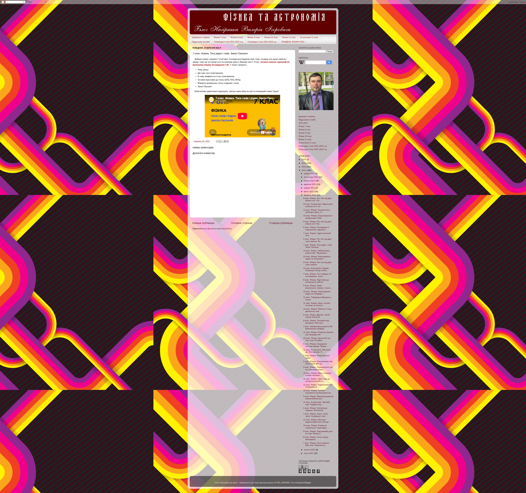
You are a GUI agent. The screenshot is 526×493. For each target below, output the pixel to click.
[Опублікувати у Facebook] (225, 141)
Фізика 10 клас (271, 37)
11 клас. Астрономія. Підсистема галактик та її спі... (318, 205)
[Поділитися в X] (222, 141)
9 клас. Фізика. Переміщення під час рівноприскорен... (317, 368)
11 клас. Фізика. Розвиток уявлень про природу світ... (318, 333)
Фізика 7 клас (220, 37)
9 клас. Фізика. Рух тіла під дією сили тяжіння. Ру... (317, 240)
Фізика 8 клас (237, 37)
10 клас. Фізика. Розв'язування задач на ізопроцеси (317, 258)
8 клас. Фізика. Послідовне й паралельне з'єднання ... (316, 228)
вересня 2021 (310, 184)
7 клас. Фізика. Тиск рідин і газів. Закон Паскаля (317, 246)
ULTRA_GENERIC (282, 483)
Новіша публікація (203, 223)
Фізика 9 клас (253, 37)
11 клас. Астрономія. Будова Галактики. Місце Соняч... (316, 269)
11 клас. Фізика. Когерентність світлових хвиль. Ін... (316, 211)
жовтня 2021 (310, 181)
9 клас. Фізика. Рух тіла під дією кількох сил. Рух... (317, 199)
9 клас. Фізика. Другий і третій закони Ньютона (316, 316)
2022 (304, 167)
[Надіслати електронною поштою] (217, 141)
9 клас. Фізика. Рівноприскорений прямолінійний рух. (318, 397)
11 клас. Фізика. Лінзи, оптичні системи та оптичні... (316, 304)
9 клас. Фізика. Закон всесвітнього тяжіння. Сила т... (317, 287)
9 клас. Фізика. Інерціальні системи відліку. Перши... (315, 345)
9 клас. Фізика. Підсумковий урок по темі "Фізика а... (318, 432)
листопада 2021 (311, 177)
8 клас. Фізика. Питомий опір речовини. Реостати (316, 322)
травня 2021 (309, 188)
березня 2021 (310, 195)
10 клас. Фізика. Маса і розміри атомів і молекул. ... (317, 374)
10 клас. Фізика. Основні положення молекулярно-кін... (317, 391)
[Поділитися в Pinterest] (227, 141)
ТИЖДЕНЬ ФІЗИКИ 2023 (292, 42)
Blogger (307, 483)
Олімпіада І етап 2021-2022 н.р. (228, 42)
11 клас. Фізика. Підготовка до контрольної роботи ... (316, 380)
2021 (304, 170)
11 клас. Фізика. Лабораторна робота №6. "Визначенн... (316, 252)
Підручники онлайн (201, 42)
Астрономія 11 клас (309, 37)
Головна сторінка (241, 223)
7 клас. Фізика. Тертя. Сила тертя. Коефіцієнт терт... (315, 415)
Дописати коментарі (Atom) (219, 229)
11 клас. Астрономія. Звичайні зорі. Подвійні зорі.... (316, 403)
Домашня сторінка (200, 37)
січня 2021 (309, 453)
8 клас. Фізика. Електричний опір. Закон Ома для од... (318, 362)
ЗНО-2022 (303, 123)
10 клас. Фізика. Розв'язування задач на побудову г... (317, 293)
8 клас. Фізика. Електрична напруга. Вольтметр (315, 409)
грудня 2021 (309, 173)
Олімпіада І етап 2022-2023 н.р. (262, 42)
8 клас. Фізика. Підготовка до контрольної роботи (316, 281)
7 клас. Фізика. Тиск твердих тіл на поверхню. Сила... (317, 275)
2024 (304, 159)
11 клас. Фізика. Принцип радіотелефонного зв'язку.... (317, 421)
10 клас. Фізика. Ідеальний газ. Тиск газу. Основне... (317, 339)
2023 (304, 163)
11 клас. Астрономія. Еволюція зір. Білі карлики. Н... (317, 351)
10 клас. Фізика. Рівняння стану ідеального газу (317, 310)
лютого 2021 (310, 450)
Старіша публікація (280, 223)
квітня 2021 (309, 192)
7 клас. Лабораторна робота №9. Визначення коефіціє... (318, 327)
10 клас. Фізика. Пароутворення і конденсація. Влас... (318, 217)
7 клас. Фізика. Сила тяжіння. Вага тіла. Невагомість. (316, 444)
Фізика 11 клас (289, 37)
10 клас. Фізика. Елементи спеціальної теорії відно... (315, 426)
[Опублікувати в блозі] (219, 141)
